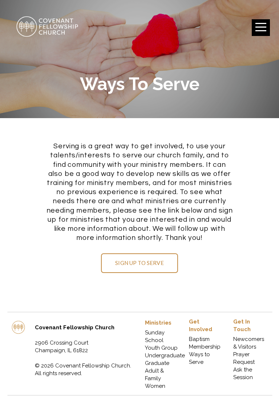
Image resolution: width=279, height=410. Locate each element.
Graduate (158, 363)
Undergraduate (165, 355)
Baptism (199, 339)
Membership (205, 346)
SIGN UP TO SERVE (139, 263)
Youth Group (161, 348)
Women (155, 386)
